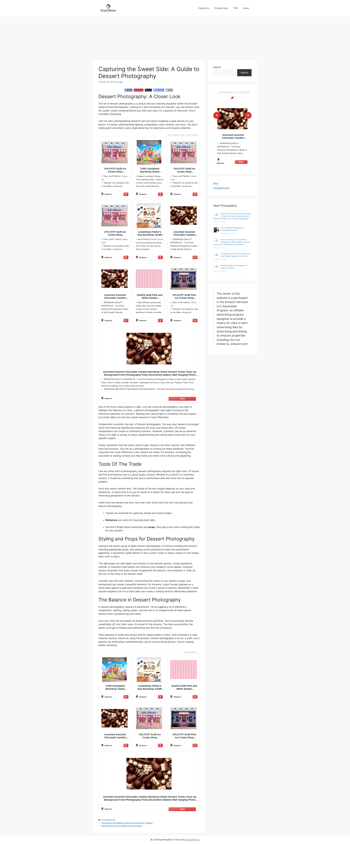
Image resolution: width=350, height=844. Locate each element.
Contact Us (203, 8)
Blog (215, 183)
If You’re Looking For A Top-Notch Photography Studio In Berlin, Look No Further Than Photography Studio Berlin (231, 241)
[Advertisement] (175, 37)
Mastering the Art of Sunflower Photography (122, 826)
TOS (235, 8)
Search (217, 67)
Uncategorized (221, 188)
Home (246, 8)
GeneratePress (192, 839)
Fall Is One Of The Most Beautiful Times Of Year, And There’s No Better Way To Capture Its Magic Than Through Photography (232, 216)
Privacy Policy (221, 8)
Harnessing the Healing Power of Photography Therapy (127, 823)
